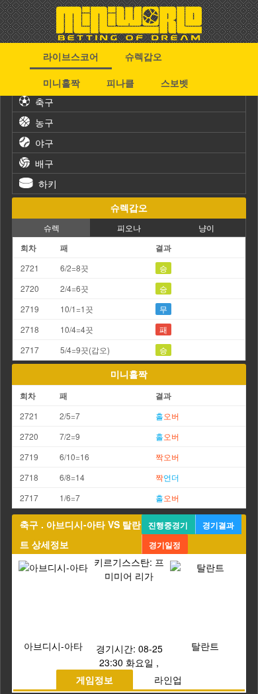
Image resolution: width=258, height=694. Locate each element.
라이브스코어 (71, 56)
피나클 (120, 82)
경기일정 (165, 545)
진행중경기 (168, 525)
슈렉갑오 (143, 56)
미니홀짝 (61, 82)
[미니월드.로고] (129, 36)
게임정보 (94, 679)
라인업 (168, 679)
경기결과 (218, 525)
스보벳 (175, 82)
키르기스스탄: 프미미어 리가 (129, 568)
